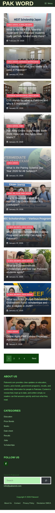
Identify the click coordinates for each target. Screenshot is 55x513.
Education (8, 417)
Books (6, 426)
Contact (17, 503)
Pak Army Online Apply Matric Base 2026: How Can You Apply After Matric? (26, 134)
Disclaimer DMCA (44, 503)
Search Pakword (11, 475)
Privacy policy (28, 503)
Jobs (6, 440)
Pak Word (18, 3)
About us (8, 503)
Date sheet (8, 431)
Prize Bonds (9, 421)
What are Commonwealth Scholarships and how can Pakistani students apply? (26, 269)
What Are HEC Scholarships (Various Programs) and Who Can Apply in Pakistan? (27, 235)
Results (7, 435)
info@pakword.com (12, 486)
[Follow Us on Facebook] (6, 464)
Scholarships (9, 445)
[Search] (46, 480)
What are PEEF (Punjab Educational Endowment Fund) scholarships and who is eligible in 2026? (27, 302)
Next (34, 358)
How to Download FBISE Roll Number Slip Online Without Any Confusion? (24, 201)
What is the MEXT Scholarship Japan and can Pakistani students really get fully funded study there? (26, 33)
